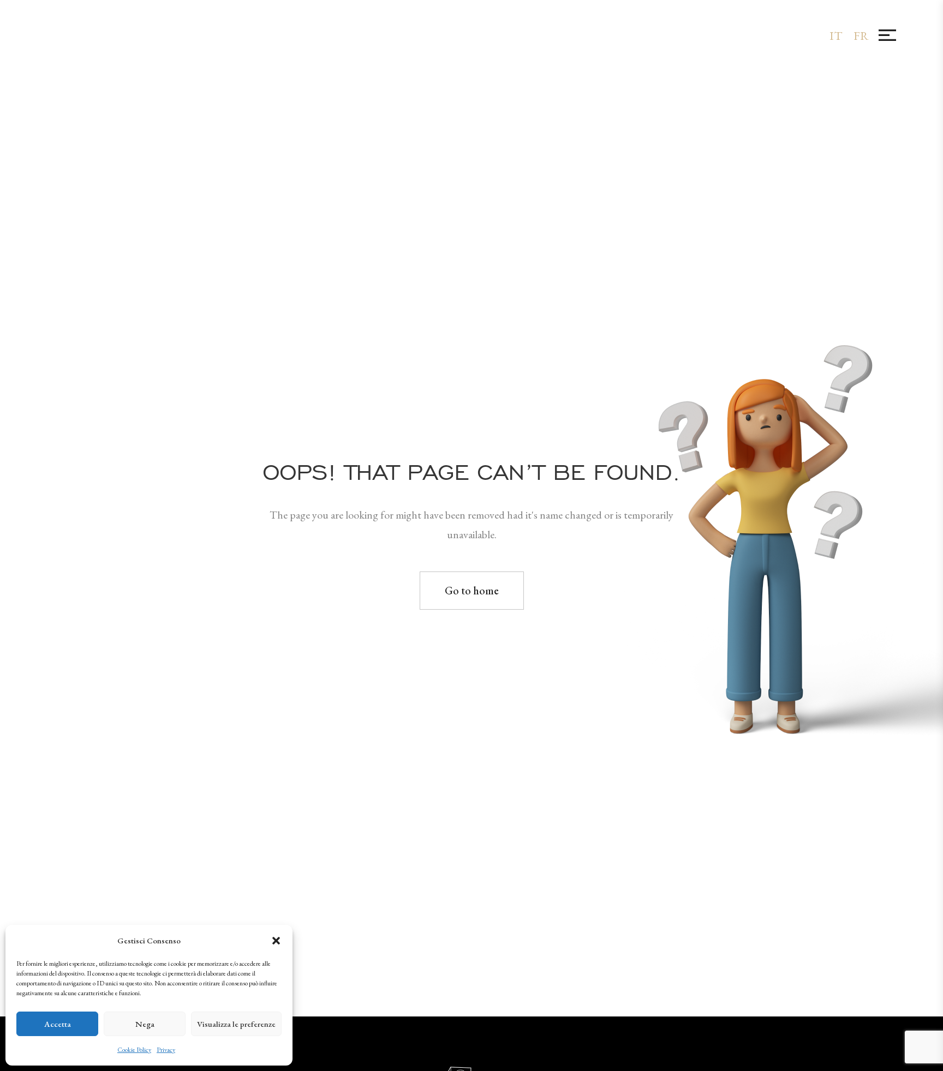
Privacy (166, 1049)
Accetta (57, 1024)
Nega (144, 1024)
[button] (276, 940)
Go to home (472, 590)
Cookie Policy (134, 1049)
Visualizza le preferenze (236, 1024)
